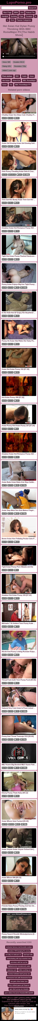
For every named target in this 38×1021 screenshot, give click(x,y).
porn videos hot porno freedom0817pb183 (19, 993)
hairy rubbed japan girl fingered (19, 985)
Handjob (5, 16)
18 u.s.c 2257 (13, 998)
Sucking (14, 16)
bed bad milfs (28, 954)
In (35, 16)
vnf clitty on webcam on (13, 954)
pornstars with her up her (19, 962)
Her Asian (6, 80)
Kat (11, 85)
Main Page (7, 12)
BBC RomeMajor (29, 80)
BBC (17, 76)
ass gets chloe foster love (19, 981)
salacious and (11, 970)
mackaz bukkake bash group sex (19, 974)
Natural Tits (30, 12)
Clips (21, 16)
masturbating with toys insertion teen (19, 958)
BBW (16, 12)
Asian (32, 76)
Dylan (4, 85)
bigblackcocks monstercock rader (19, 966)
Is (7, 20)
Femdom (29, 16)
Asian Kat (16, 80)
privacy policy (24, 998)
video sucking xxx (25, 970)
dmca (22, 1000)
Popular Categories (24, 20)
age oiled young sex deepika (19, 989)
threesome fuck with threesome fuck (19, 977)
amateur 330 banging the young (19, 951)
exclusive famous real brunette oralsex (19, 947)
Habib (24, 76)
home (4, 998)
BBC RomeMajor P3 (23, 85)
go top (28, 1000)
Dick (12, 20)
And (22, 12)
